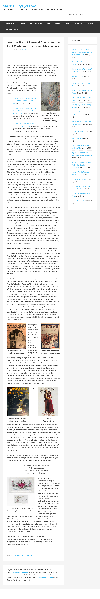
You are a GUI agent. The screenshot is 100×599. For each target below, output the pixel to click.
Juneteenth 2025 (77, 76)
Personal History (26, 555)
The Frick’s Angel (78, 201)
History (17, 555)
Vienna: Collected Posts (80, 179)
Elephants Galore (78, 131)
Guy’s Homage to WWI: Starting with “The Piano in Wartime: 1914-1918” (25, 100)
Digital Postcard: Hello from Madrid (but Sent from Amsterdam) (81, 165)
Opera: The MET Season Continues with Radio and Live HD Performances (82, 52)
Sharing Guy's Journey (19, 6)
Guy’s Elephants (77, 138)
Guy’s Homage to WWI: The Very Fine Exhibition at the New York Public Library (24, 111)
